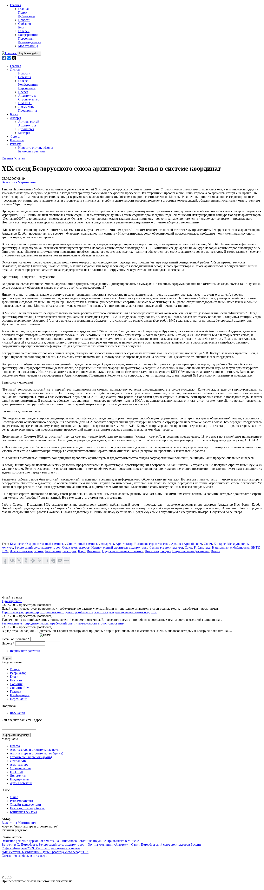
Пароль (8, 643)
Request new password (25, 651)
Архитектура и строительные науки (35, 749)
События (24, 23)
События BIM (19, 687)
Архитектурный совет (186, 543)
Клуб (81, 551)
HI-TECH (25, 103)
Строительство (28, 99)
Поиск (22, 12)
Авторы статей (28, 121)
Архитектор (124, 543)
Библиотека (202, 547)
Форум (15, 136)
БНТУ (255, 547)
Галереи (23, 31)
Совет (208, 543)
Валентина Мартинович (19, 182)
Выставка (93, 551)
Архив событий (21, 783)
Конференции (28, 35)
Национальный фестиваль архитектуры (119, 547)
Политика (152, 551)
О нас (14, 797)
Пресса (23, 92)
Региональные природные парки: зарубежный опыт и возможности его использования (63, 623)
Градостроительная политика (122, 551)
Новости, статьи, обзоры (35, 147)
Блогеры (24, 133)
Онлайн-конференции (25, 804)
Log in (7, 658)
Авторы (15, 118)
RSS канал (17, 713)
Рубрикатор (26, 16)
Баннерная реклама (31, 151)
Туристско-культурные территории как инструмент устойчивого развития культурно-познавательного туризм (79, 612)
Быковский (53, 551)
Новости (24, 20)
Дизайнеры (26, 129)
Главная (15, 5)
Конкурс (220, 543)
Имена (215, 551)
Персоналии (26, 38)
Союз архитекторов (76, 547)
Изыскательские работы (27, 551)
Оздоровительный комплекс (45, 543)
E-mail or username (15, 639)
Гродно (165, 551)
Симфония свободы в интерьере (24, 855)
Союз (188, 547)
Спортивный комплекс (83, 543)
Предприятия (27, 110)
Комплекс (17, 543)
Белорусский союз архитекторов (37, 547)
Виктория (69, 551)
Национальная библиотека (231, 547)
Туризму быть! (12, 601)
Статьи (15, 69)
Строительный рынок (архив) (31, 757)
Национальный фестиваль (190, 551)
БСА (5, 551)
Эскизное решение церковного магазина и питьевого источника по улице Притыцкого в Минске (70, 841)
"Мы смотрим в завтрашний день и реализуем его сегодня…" (45, 852)
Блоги (22, 27)
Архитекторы (27, 125)
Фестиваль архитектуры (166, 547)
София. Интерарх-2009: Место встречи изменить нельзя (41, 848)
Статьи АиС (18, 761)
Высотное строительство (151, 543)
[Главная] (9, 53)
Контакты (17, 140)
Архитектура (27, 95)
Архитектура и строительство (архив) (36, 753)
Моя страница (28, 46)
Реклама (15, 144)
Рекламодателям (29, 42)
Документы (26, 107)
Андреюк (107, 543)
